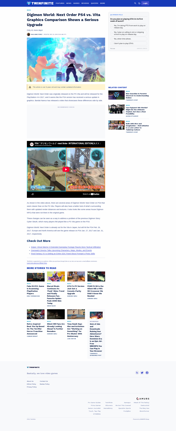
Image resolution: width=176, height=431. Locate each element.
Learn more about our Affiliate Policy (37, 263)
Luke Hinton (71, 338)
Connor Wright (32, 336)
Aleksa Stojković (132, 116)
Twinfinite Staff (132, 100)
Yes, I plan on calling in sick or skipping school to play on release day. (129, 33)
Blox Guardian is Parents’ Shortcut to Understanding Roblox (137, 96)
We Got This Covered (123, 405)
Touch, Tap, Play (95, 411)
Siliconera (108, 405)
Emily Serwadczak (33, 296)
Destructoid (145, 405)
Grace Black (51, 306)
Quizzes (94, 3)
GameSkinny (108, 408)
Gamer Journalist (94, 408)
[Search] (135, 3)
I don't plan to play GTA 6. (124, 43)
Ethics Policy (31, 384)
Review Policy (44, 384)
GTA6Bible (97, 414)
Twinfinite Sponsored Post (95, 354)
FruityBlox (127, 411)
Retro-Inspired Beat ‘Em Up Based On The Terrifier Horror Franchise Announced (35, 329)
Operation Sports (124, 408)
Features (60, 3)
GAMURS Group (144, 419)
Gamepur (127, 402)
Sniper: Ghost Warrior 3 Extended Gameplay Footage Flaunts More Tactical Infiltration (66, 247)
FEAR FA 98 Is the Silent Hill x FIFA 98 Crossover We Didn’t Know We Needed (95, 291)
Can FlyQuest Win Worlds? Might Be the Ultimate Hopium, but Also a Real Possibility (137, 111)
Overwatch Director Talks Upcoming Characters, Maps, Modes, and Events (61, 250)
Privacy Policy (32, 387)
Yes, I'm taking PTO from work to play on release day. (129, 26)
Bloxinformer (144, 411)
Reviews (85, 3)
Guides (76, 3)
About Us (30, 381)
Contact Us (44, 381)
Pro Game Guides (94, 402)
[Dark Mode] (139, 3)
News (68, 3)
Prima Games (96, 405)
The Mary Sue (144, 408)
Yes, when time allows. (122, 39)
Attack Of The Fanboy (141, 402)
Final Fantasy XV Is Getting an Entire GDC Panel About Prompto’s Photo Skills (63, 254)
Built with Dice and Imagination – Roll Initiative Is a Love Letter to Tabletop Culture (137, 127)
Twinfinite (108, 402)
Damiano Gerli (72, 296)
